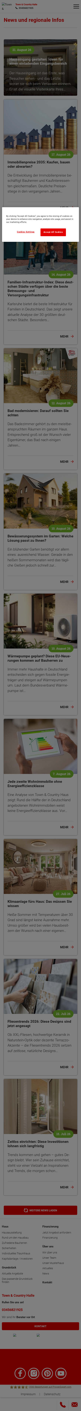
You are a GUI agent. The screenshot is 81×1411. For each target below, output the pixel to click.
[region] (40, 224)
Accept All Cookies (53, 232)
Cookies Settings (26, 232)
